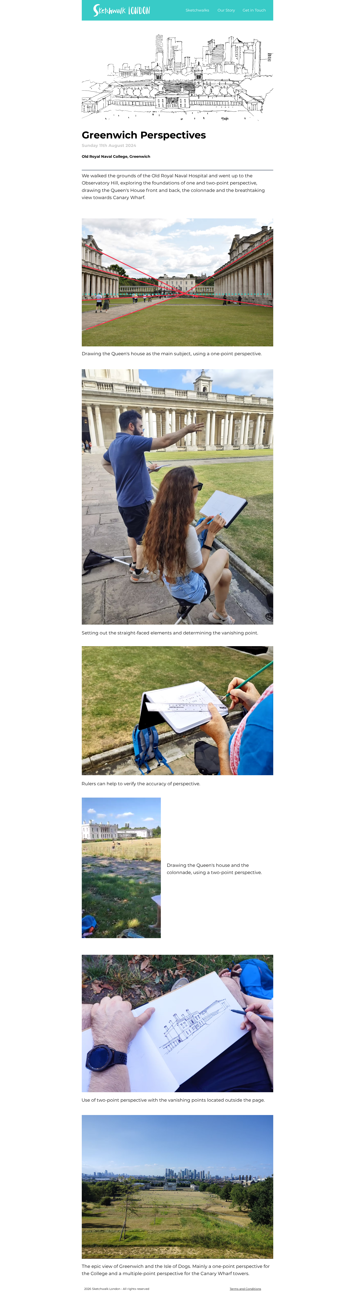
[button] (155, 933)
